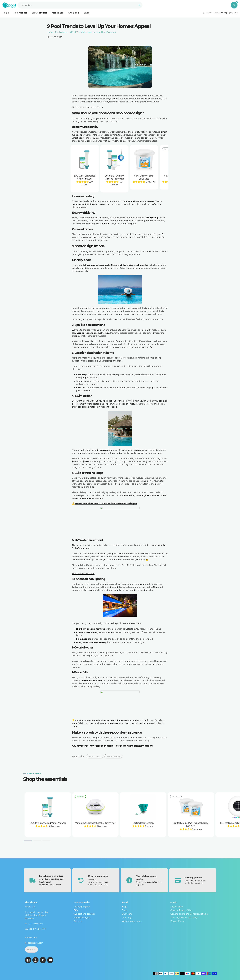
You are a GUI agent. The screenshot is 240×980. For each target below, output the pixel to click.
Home (50, 32)
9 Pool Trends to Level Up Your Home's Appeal (93, 32)
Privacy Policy (177, 921)
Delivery (78, 921)
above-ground (95, 756)
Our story (127, 917)
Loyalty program (82, 906)
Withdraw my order (132, 921)
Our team (127, 914)
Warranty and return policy (184, 917)
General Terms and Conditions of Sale (189, 914)
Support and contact (84, 914)
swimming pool (113, 756)
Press (124, 910)
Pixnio (100, 107)
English (233, 13)
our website (114, 141)
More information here (83, 573)
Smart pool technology (83, 138)
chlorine (88, 568)
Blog (124, 906)
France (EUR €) (221, 13)
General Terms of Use (181, 910)
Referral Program (82, 917)
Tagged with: (78, 756)
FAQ (76, 910)
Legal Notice (176, 906)
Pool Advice (61, 32)
